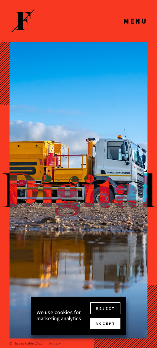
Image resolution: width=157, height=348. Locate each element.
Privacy (55, 343)
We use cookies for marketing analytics (59, 316)
